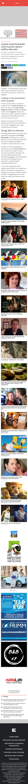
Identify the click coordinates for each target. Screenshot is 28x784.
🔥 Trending (4, 696)
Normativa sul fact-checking (14, 752)
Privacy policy (14, 759)
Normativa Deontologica (14, 749)
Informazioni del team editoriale (14, 740)
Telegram (23, 65)
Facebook (8, 65)
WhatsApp (15, 65)
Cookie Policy (14, 737)
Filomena (3, 61)
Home (2, 41)
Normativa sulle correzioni (14, 755)
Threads (4, 67)
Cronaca (8, 41)
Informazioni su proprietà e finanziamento (14, 744)
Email (11, 67)
